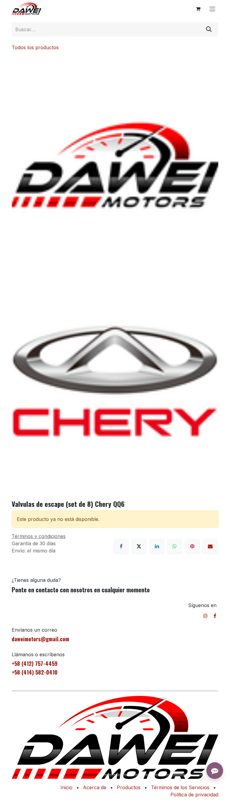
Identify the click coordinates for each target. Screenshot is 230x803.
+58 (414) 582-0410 (35, 672)
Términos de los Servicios (180, 787)
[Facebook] (121, 546)
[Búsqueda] (208, 29)
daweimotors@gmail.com (40, 639)
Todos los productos (35, 47)
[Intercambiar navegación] (212, 8)
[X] (139, 546)
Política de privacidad (194, 795)
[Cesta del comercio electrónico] (198, 9)
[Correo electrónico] (210, 546)
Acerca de (94, 787)
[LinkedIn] (157, 546)
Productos (128, 787)
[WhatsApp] (174, 546)
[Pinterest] (192, 546)
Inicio (66, 787)
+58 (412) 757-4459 (35, 663)
